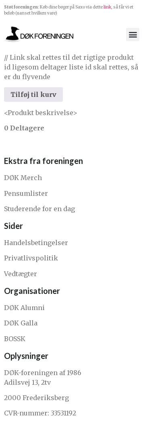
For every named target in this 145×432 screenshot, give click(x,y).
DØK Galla (20, 323)
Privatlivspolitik (31, 258)
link (107, 7)
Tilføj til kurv (33, 94)
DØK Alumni (24, 308)
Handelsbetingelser (36, 243)
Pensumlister (26, 193)
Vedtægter (20, 274)
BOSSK (14, 339)
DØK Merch (23, 178)
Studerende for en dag (39, 209)
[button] (132, 34)
